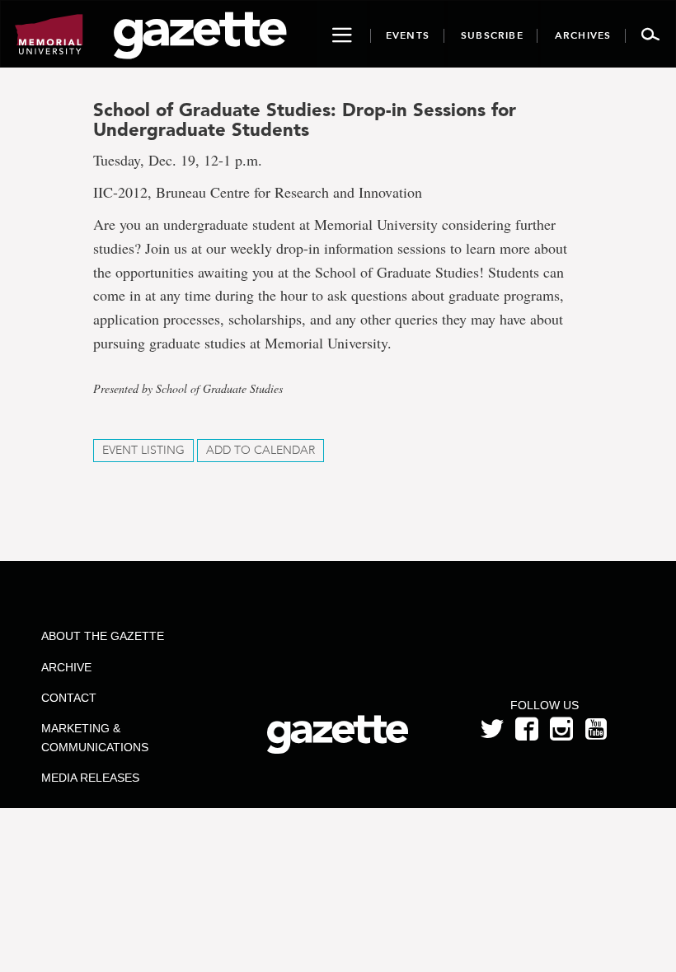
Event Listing (143, 450)
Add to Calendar (260, 450)
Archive (66, 667)
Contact (68, 697)
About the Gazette (102, 636)
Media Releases (90, 777)
